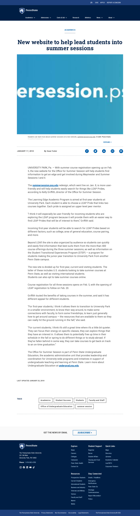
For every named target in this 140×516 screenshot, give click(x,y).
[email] (112, 151)
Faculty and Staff (96, 400)
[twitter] (95, 151)
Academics (70, 30)
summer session (84, 406)
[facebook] (87, 151)
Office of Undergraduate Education (56, 406)
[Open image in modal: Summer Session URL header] (70, 94)
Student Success (63, 400)
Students (80, 400)
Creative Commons (35, 139)
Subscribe (83, 432)
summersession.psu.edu (86, 137)
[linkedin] (104, 151)
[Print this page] (121, 151)
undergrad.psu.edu (69, 365)
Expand (106, 142)
